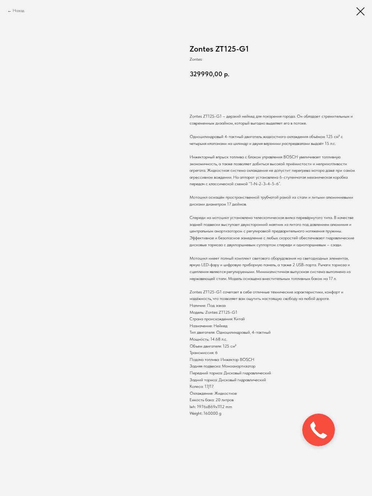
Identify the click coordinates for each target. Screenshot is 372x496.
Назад (18, 10)
